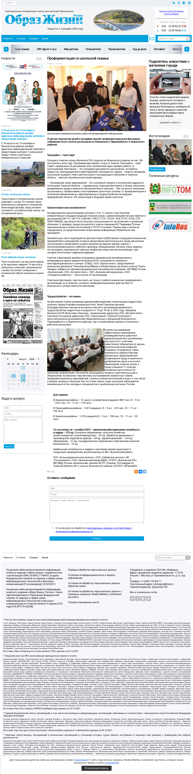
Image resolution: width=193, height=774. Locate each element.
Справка (33, 38)
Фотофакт (159, 49)
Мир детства (71, 49)
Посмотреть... (157, 169)
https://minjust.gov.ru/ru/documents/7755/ (35, 651)
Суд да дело (139, 49)
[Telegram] (144, 471)
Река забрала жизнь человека (18, 257)
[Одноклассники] (136, 471)
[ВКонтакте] (140, 471)
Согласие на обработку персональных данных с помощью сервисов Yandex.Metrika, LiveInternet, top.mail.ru (95, 594)
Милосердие (180, 49)
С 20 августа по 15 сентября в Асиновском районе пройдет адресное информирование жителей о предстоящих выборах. (23, 134)
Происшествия (116, 49)
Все (39, 58)
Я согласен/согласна (96, 768)
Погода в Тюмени (171, 14)
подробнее (81, 759)
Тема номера (22, 49)
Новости (7, 38)
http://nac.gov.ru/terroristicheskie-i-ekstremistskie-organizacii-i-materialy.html (52, 730)
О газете (20, 38)
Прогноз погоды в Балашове (171, 11)
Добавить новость (170, 122)
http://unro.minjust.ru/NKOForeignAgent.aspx (36, 708)
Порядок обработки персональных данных (92, 569)
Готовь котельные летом (15, 194)
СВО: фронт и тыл (46, 49)
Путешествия (93, 49)
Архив (45, 38)
